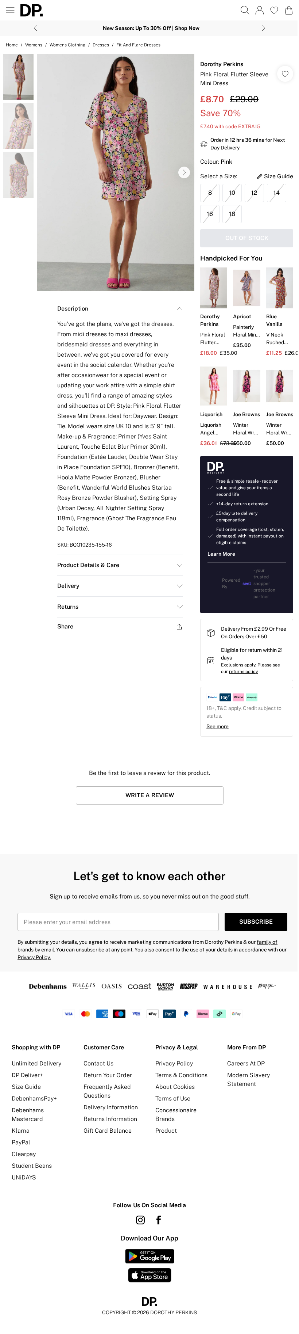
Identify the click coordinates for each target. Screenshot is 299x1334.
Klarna (21, 1136)
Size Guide (26, 1092)
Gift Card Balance (106, 1136)
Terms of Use (170, 1104)
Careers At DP (242, 1069)
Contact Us (97, 1069)
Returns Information (109, 1124)
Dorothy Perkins (218, 64)
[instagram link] (137, 1225)
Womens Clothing (67, 44)
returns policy (239, 677)
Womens (33, 44)
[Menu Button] (10, 10)
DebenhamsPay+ (34, 1104)
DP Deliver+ (27, 1081)
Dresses (101, 44)
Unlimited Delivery (36, 1069)
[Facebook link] (156, 1225)
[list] (113, 170)
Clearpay (24, 1159)
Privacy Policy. (34, 963)
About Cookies (172, 1092)
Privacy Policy (171, 1069)
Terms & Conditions (179, 1081)
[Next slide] (260, 28)
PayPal (21, 1148)
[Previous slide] (33, 28)
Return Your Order (106, 1081)
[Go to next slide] (180, 170)
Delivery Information (109, 1113)
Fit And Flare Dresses (138, 44)
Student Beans (32, 1171)
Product (163, 1136)
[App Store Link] (146, 1271)
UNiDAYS (24, 1183)
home (12, 44)
